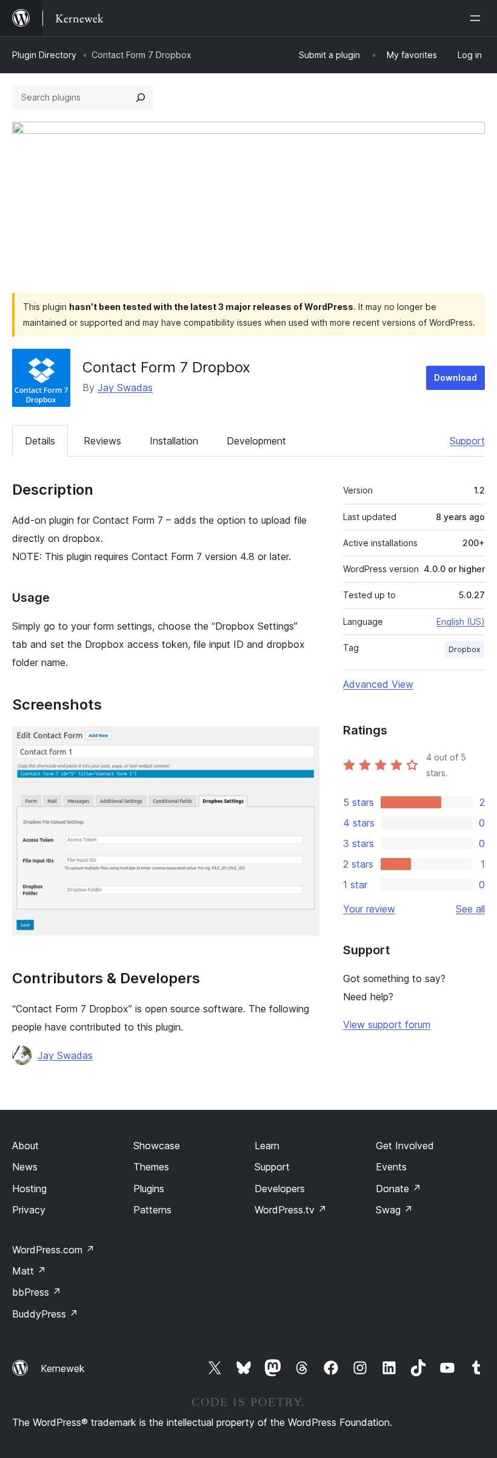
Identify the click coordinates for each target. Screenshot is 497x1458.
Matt (29, 1271)
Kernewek (63, 1368)
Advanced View (378, 684)
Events (391, 1167)
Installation (174, 441)
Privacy (28, 1210)
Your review (369, 909)
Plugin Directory (44, 55)
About (25, 1146)
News (25, 1167)
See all (470, 909)
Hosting (29, 1189)
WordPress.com (53, 1250)
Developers (280, 1189)
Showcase (156, 1146)
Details (40, 441)
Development (256, 441)
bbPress (36, 1292)
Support (467, 441)
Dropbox (464, 649)
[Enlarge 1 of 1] (303, 742)
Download (455, 377)
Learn (267, 1146)
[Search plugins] (140, 97)
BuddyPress (45, 1314)
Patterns (152, 1210)
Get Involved (405, 1146)
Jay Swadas (125, 387)
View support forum (386, 1024)
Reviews (102, 441)
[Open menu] (477, 18)
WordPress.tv (291, 1210)
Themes (151, 1167)
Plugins (148, 1189)
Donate (398, 1189)
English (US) (460, 621)
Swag (394, 1210)
